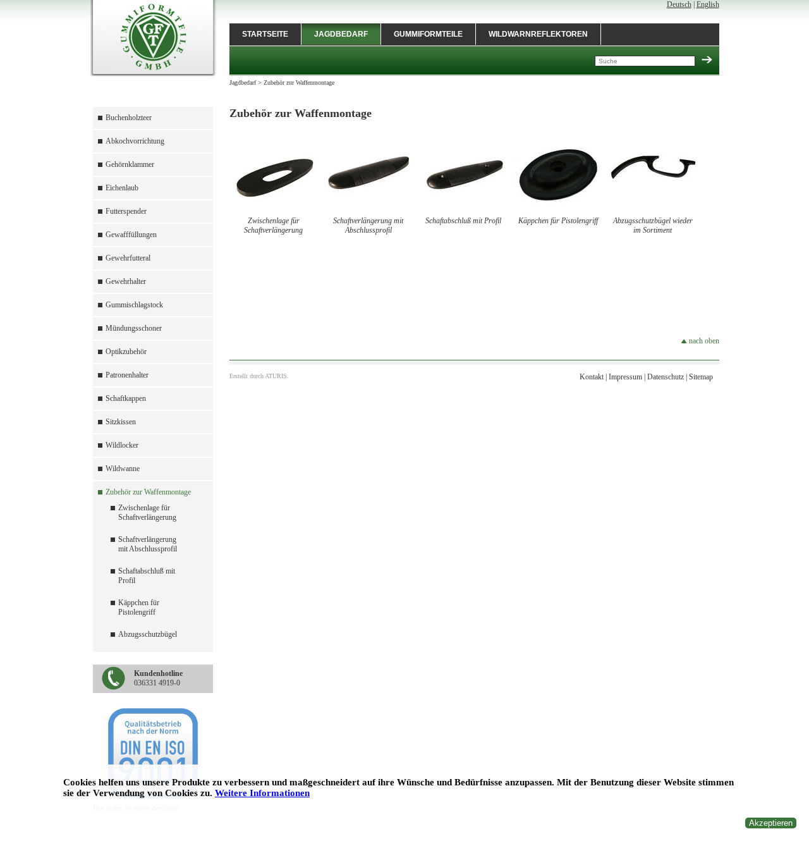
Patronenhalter (127, 375)
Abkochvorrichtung (135, 141)
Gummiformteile (428, 34)
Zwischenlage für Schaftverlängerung (147, 512)
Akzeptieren (771, 823)
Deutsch (679, 4)
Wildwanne (123, 468)
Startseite (265, 34)
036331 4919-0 (158, 678)
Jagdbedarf (341, 34)
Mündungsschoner (134, 328)
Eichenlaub (122, 187)
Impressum (625, 376)
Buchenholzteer (129, 117)
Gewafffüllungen (131, 234)
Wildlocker (122, 445)
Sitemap (701, 376)
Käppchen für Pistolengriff (138, 607)
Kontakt (592, 376)
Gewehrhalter (126, 281)
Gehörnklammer (130, 164)
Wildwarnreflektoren (538, 34)
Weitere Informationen (262, 793)
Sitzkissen (121, 421)
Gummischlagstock (134, 304)
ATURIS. (277, 375)
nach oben (703, 340)
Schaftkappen (126, 398)
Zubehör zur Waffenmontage (148, 492)
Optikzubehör (126, 351)
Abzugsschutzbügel (147, 634)
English (707, 4)
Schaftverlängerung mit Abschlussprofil (147, 544)
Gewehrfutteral (128, 258)
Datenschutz (665, 376)
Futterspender (126, 211)
